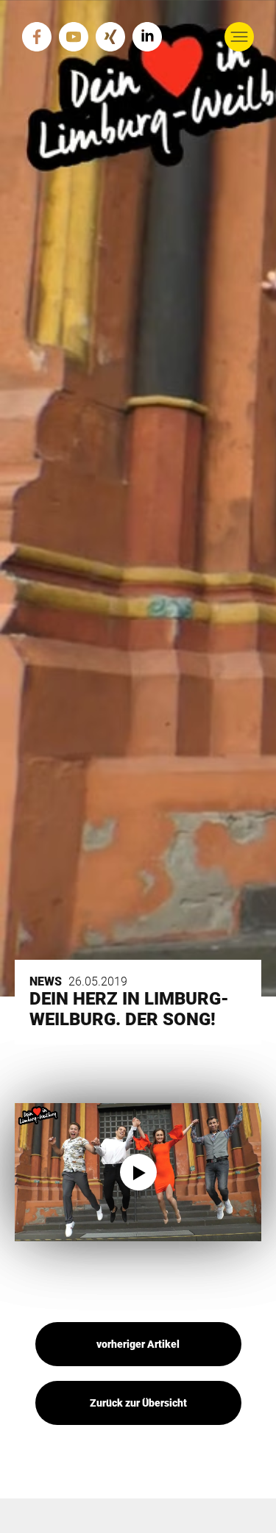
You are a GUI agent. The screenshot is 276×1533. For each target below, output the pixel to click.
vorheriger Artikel (138, 1344)
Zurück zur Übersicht (138, 1403)
